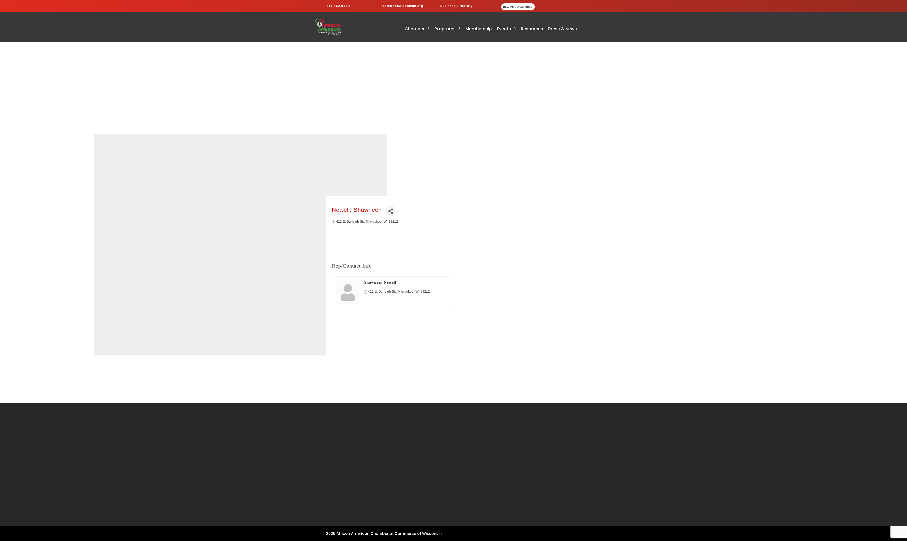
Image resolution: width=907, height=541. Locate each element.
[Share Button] (390, 211)
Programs (445, 29)
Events (504, 29)
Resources (532, 29)
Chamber (415, 29)
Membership (479, 29)
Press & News (562, 29)
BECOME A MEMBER (518, 7)
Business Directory (456, 6)
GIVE (567, 7)
